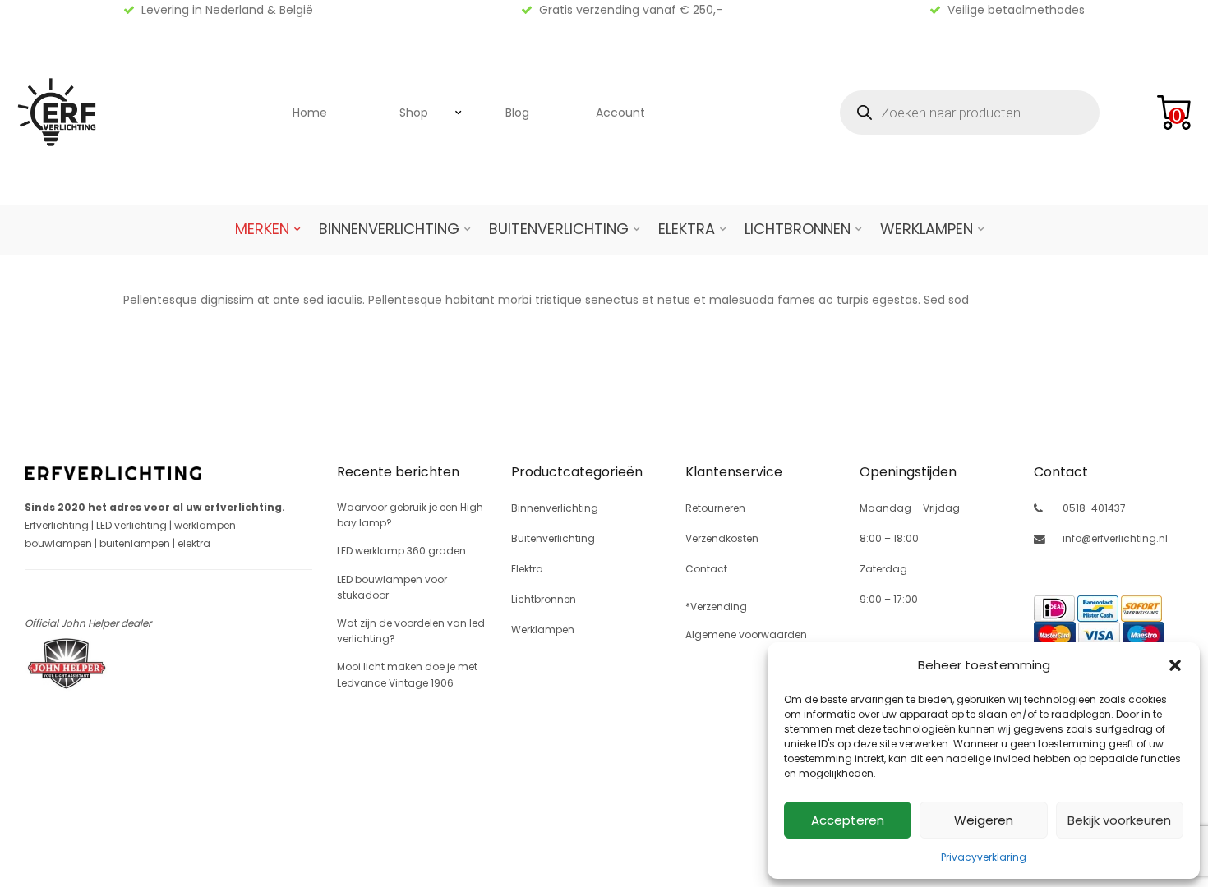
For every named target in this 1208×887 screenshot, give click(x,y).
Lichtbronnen (798, 228)
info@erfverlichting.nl (1115, 538)
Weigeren (983, 820)
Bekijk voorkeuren (1119, 820)
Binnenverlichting (389, 228)
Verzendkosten (721, 538)
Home (310, 112)
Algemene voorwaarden (746, 634)
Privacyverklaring (983, 857)
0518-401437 (1094, 508)
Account (620, 112)
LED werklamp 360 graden (401, 551)
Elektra (686, 228)
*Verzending (716, 607)
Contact (706, 569)
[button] (1175, 665)
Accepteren (847, 820)
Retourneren (715, 508)
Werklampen (926, 228)
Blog (517, 112)
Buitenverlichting (559, 228)
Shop (413, 112)
